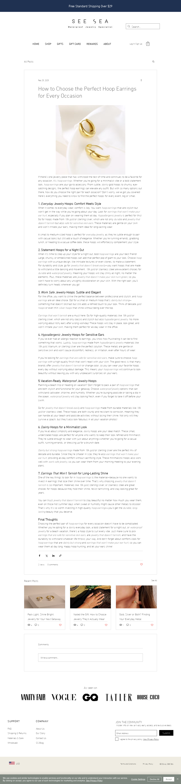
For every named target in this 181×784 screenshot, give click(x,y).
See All (154, 580)
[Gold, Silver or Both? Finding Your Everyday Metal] (136, 596)
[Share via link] (60, 555)
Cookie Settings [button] (138, 779)
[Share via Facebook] (39, 555)
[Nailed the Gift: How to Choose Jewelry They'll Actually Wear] (90, 596)
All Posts (29, 61)
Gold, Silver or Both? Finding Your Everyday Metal (134, 616)
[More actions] (141, 80)
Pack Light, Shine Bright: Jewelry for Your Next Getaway (44, 616)
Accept (169, 779)
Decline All (154, 779)
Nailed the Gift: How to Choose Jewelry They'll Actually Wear (90, 616)
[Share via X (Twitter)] (46, 555)
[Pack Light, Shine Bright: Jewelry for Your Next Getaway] (44, 596)
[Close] (177, 779)
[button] (148, 44)
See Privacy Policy (94, 780)
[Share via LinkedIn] (53, 555)
